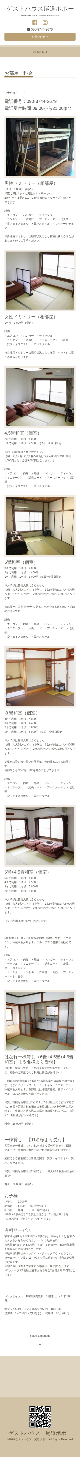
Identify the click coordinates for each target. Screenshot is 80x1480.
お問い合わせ (40, 36)
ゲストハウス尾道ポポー (40, 8)
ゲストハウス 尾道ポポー (40, 1433)
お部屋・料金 (18, 73)
